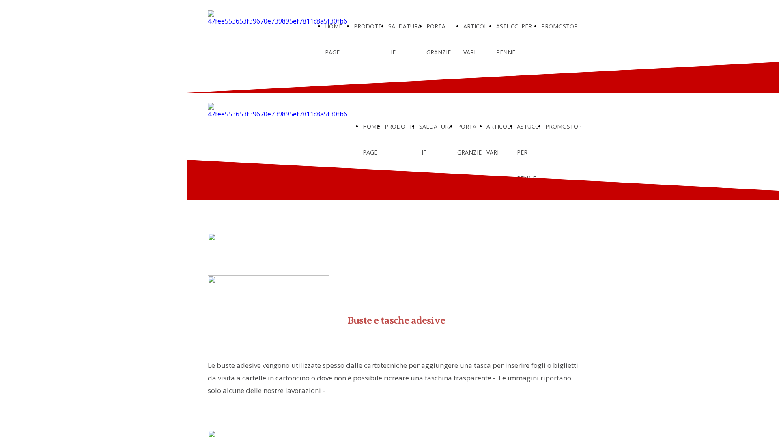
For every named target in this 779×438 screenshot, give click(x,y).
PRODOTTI (368, 26)
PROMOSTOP (559, 26)
